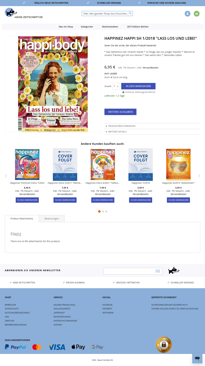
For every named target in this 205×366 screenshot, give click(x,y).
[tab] (22, 218)
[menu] (102, 27)
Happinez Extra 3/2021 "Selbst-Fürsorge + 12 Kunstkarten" (103, 182)
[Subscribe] (158, 271)
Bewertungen (52, 218)
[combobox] (107, 13)
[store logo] (23, 13)
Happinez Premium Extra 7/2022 (27, 182)
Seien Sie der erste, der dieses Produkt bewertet (130, 45)
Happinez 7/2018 (141, 182)
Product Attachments (22, 218)
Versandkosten (151, 67)
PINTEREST (107, 308)
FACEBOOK (107, 304)
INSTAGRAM (107, 312)
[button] (188, 14)
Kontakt (58, 324)
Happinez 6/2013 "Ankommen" (178, 182)
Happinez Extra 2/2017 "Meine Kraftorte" (65, 182)
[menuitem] (66, 27)
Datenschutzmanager (65, 320)
